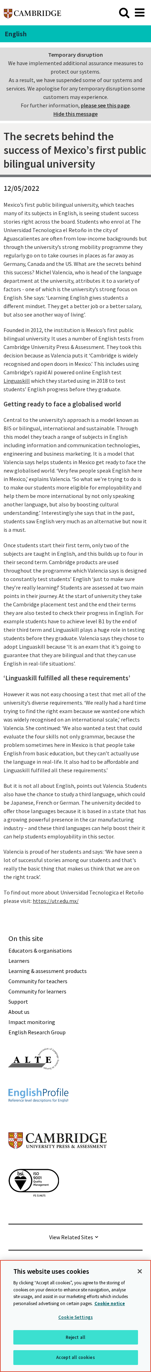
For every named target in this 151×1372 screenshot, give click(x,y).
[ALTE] (33, 1082)
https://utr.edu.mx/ (56, 900)
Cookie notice (109, 1303)
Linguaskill (17, 380)
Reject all (75, 1337)
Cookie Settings (75, 1317)
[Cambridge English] (32, 12)
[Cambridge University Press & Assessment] (57, 1162)
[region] (75, 1316)
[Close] (139, 1271)
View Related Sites (71, 1237)
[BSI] (33, 1209)
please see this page (105, 105)
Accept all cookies (75, 1357)
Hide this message (75, 113)
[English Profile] (38, 1114)
